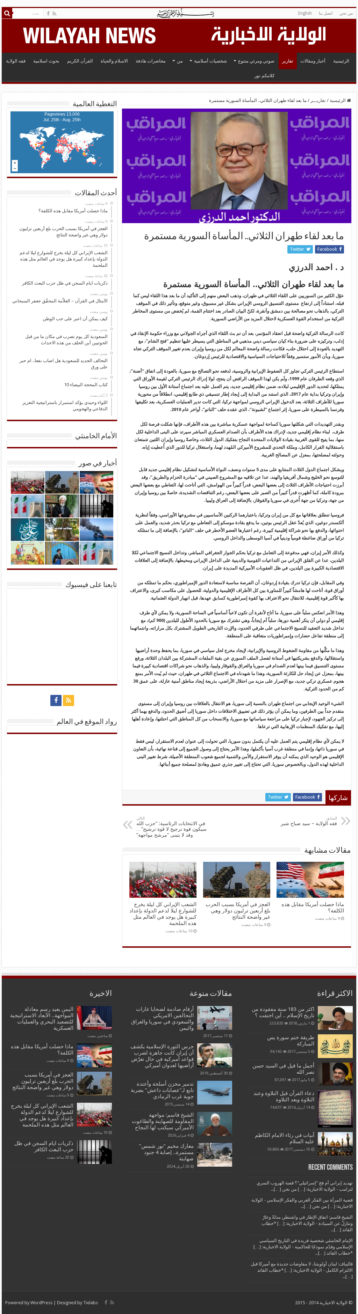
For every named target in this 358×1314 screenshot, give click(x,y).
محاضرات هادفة (151, 61)
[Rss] (54, 13)
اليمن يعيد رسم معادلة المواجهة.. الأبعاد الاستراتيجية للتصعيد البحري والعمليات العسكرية (41, 1018)
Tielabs (90, 1302)
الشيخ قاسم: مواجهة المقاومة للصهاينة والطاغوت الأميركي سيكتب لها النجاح (163, 1121)
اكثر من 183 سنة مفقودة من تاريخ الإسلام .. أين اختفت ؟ (283, 1012)
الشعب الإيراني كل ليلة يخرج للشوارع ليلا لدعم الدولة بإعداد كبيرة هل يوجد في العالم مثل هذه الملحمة (162, 913)
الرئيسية (341, 61)
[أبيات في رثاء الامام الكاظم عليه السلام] (335, 1144)
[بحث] (7, 13)
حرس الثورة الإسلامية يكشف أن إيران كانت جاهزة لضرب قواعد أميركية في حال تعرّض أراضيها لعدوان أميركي (162, 1056)
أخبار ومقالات (312, 61)
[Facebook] (48, 13)
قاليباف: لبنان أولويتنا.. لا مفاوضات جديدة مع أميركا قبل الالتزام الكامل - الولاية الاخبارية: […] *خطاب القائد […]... (302, 1270)
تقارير (287, 61)
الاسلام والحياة (114, 61)
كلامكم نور (264, 75)
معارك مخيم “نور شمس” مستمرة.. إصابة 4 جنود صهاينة (166, 1152)
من (180, 61)
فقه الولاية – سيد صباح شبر (309, 821)
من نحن (346, 13)
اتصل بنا (325, 13)
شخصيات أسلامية (210, 61)
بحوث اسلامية (46, 61)
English (305, 13)
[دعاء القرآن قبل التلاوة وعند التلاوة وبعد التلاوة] (335, 1109)
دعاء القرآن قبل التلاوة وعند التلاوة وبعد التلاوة (283, 1096)
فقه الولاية (16, 61)
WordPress (41, 1302)
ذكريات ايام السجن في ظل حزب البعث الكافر (43, 1146)
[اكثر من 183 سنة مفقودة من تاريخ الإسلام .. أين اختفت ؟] (335, 1018)
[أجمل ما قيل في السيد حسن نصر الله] (335, 1074)
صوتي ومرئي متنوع (256, 61)
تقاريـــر (318, 100)
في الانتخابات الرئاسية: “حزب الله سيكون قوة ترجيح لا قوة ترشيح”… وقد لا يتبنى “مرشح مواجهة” (171, 827)
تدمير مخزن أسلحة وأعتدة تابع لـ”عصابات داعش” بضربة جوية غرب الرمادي (162, 1090)
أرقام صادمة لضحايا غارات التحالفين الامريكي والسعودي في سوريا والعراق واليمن (162, 1018)
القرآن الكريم (80, 61)
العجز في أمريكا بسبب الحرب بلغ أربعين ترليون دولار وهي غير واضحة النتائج (238, 910)
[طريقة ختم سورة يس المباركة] (335, 1046)
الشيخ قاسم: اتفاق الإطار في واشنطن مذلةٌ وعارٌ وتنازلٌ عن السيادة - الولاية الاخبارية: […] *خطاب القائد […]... (307, 1223)
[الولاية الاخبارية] (269, 34)
